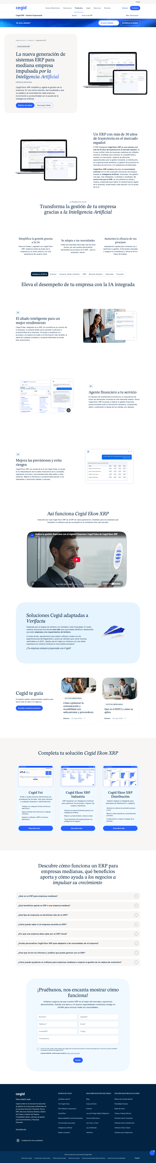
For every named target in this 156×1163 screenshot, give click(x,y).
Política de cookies (74, 1158)
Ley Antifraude (91, 1128)
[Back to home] (30, 8)
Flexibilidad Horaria (121, 1104)
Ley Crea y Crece (92, 1123)
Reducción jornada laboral (124, 1099)
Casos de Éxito (91, 1104)
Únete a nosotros (64, 1132)
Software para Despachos (124, 1132)
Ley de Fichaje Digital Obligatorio (97, 1113)
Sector (74, 15)
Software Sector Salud (122, 1128)
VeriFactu (89, 1132)
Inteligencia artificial (65, 1128)
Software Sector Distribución (124, 1123)
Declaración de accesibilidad (116, 1158)
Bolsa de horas (120, 1108)
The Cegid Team (64, 1104)
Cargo (82, 1031)
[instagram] (27, 1133)
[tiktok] (32, 1133)
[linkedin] (17, 1133)
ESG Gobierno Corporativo (67, 1108)
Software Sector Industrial (124, 1118)
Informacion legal (26, 1158)
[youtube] (22, 1133)
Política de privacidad (59, 1158)
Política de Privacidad (73, 1053)
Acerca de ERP (87, 15)
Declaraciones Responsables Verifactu (93, 1158)
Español (137, 1158)
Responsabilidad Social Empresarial (70, 1118)
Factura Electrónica (93, 1118)
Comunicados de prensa (66, 1123)
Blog (87, 1099)
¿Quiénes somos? (64, 1099)
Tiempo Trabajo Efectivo (123, 1113)
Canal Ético (62, 1113)
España (138, 2)
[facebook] (37, 1133)
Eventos (89, 1108)
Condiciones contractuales (42, 1158)
